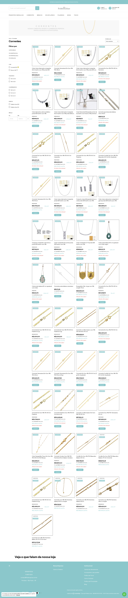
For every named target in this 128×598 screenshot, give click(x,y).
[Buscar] (37, 8)
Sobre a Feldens (58, 569)
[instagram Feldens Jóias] (9, 566)
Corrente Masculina (13, 55)
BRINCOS (39, 15)
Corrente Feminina (13, 53)
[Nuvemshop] (73, 594)
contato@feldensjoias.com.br (29, 577)
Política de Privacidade (90, 581)
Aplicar (28, 119)
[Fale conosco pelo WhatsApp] (124, 594)
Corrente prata (12, 58)
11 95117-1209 (28, 574)
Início (10, 38)
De (9, 115)
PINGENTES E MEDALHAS (16, 15)
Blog (85, 584)
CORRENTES (30, 15)
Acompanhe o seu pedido (91, 572)
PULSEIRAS (61, 15)
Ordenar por (108, 39)
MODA (69, 15)
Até (18, 115)
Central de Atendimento (91, 569)
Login (102, 7)
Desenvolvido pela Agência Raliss (74, 590)
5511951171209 (29, 571)
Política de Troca (89, 575)
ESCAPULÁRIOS (50, 15)
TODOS (76, 15)
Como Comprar (88, 578)
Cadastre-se (104, 8)
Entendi (18, 595)
